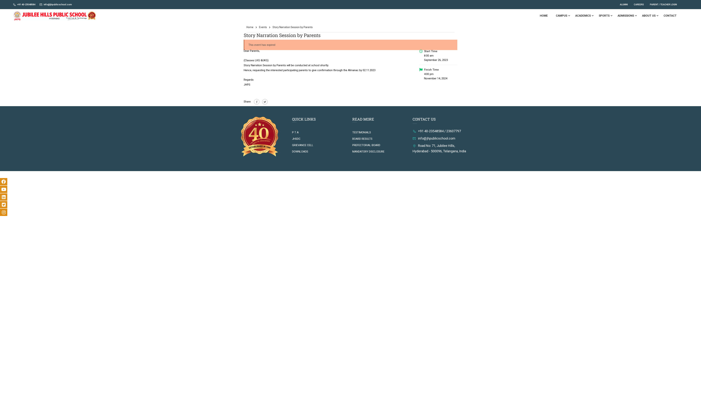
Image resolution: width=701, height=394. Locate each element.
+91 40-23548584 (26, 4)
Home (544, 15)
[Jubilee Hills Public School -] (55, 16)
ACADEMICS (583, 15)
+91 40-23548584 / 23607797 (439, 131)
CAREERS (639, 4)
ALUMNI (624, 4)
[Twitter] (265, 102)
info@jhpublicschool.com (58, 4)
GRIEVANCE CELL (302, 145)
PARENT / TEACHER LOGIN (663, 4)
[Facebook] (256, 102)
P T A (295, 132)
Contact (670, 15)
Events (263, 27)
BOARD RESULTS (362, 138)
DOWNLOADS (300, 151)
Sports (604, 15)
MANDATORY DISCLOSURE (368, 151)
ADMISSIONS (626, 15)
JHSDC (296, 138)
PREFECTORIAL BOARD (366, 145)
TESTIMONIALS (361, 132)
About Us (649, 15)
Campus (561, 15)
